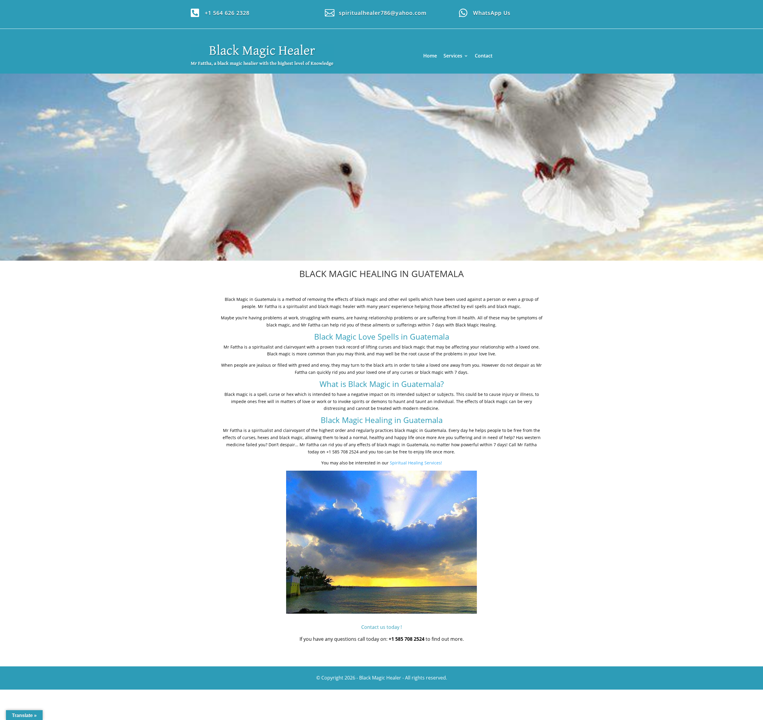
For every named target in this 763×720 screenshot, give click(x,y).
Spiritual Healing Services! (416, 463)
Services (452, 55)
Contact (483, 55)
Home (430, 55)
